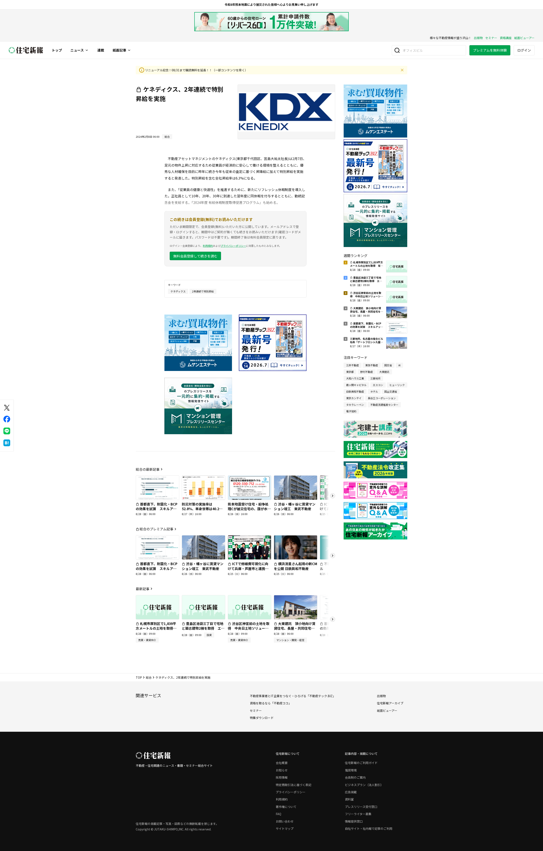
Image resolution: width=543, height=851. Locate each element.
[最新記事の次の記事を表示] (332, 619)
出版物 (478, 37)
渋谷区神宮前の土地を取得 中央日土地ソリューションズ (248, 628)
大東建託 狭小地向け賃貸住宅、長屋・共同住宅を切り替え (294, 628)
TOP (139, 677)
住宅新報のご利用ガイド (361, 763)
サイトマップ (285, 828)
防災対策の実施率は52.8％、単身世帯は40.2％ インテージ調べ (204, 508)
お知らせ (282, 770)
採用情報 (282, 777)
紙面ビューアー (524, 37)
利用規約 (208, 245)
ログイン (524, 50)
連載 (100, 50)
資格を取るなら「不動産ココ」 (270, 703)
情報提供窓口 (354, 821)
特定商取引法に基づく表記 (293, 785)
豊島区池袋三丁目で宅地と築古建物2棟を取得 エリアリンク (203, 628)
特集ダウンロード (262, 718)
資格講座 (506, 37)
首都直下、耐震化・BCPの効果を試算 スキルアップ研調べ (156, 508)
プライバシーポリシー (233, 245)
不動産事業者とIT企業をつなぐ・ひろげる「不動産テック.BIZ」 (293, 696)
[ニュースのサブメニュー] (87, 50)
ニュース (77, 50)
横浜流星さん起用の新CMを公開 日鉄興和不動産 (295, 566)
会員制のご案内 (355, 777)
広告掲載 (351, 792)
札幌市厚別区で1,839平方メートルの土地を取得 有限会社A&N (156, 628)
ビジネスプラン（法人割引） (364, 785)
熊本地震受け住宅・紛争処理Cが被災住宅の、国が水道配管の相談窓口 (249, 508)
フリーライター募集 (358, 814)
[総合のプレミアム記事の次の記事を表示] (332, 555)
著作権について (286, 807)
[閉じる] (402, 70)
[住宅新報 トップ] (25, 50)
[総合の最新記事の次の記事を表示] (332, 495)
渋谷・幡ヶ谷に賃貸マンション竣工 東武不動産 (294, 506)
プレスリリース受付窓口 (361, 807)
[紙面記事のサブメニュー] (129, 50)
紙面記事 (119, 50)
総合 (149, 677)
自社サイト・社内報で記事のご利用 (368, 828)
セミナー (491, 37)
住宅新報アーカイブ (390, 703)
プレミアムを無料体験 (490, 50)
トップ (57, 50)
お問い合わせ (285, 821)
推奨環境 (351, 770)
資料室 (349, 799)
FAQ (278, 814)
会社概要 (282, 763)
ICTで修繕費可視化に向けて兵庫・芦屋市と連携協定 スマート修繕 (248, 568)
